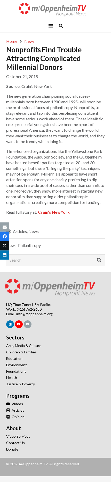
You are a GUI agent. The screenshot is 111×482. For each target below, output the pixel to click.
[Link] (55, 10)
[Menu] (50, 25)
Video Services (18, 436)
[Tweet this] (4, 245)
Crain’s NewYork (54, 212)
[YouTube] (19, 324)
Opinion (18, 416)
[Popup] (61, 26)
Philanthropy (29, 245)
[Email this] (4, 227)
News (33, 231)
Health (11, 377)
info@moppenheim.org (34, 314)
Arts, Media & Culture (23, 345)
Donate (12, 449)
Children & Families (21, 352)
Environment (16, 365)
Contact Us (15, 443)
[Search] (99, 260)
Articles (20, 231)
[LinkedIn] (10, 324)
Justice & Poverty (20, 384)
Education (14, 358)
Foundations (16, 371)
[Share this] (4, 236)
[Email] (27, 324)
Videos (17, 404)
